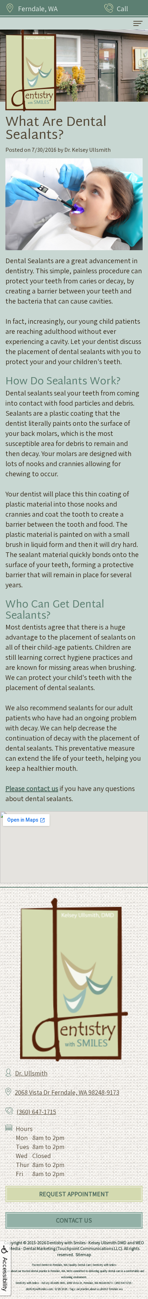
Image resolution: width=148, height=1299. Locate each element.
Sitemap (83, 1254)
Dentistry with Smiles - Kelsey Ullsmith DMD (86, 1242)
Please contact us (31, 788)
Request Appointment (74, 1194)
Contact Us (74, 1220)
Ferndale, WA (37, 8)
